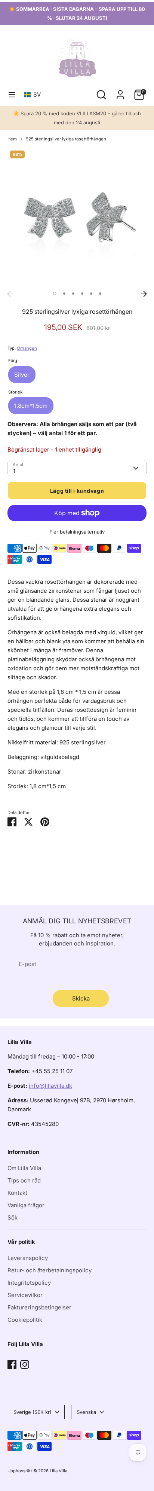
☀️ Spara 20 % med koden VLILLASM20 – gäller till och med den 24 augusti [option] (77, 117)
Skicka (81, 998)
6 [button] (100, 293)
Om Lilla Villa (24, 1168)
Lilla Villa (58, 1470)
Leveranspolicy (27, 1257)
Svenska (86, 1412)
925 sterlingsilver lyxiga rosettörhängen (66, 139)
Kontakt (17, 1192)
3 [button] (73, 293)
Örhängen (27, 348)
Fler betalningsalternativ (77, 532)
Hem (12, 139)
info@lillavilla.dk (50, 1085)
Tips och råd (24, 1180)
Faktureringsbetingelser (39, 1307)
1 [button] (54, 293)
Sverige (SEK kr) (32, 1412)
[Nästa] (144, 294)
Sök (12, 1217)
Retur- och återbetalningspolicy (49, 1270)
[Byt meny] (11, 94)
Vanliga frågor (25, 1205)
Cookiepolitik (24, 1319)
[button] (33, 94)
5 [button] (91, 293)
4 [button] (82, 293)
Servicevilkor (25, 1295)
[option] (77, 217)
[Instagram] (24, 1364)
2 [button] (64, 293)
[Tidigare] (10, 294)
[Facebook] (11, 1364)
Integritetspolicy (29, 1282)
